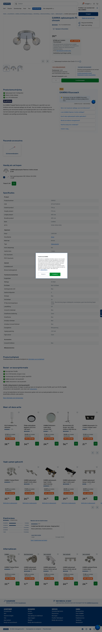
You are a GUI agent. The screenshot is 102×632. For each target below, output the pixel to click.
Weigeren (43, 274)
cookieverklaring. (43, 269)
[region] (51, 265)
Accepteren (55, 274)
